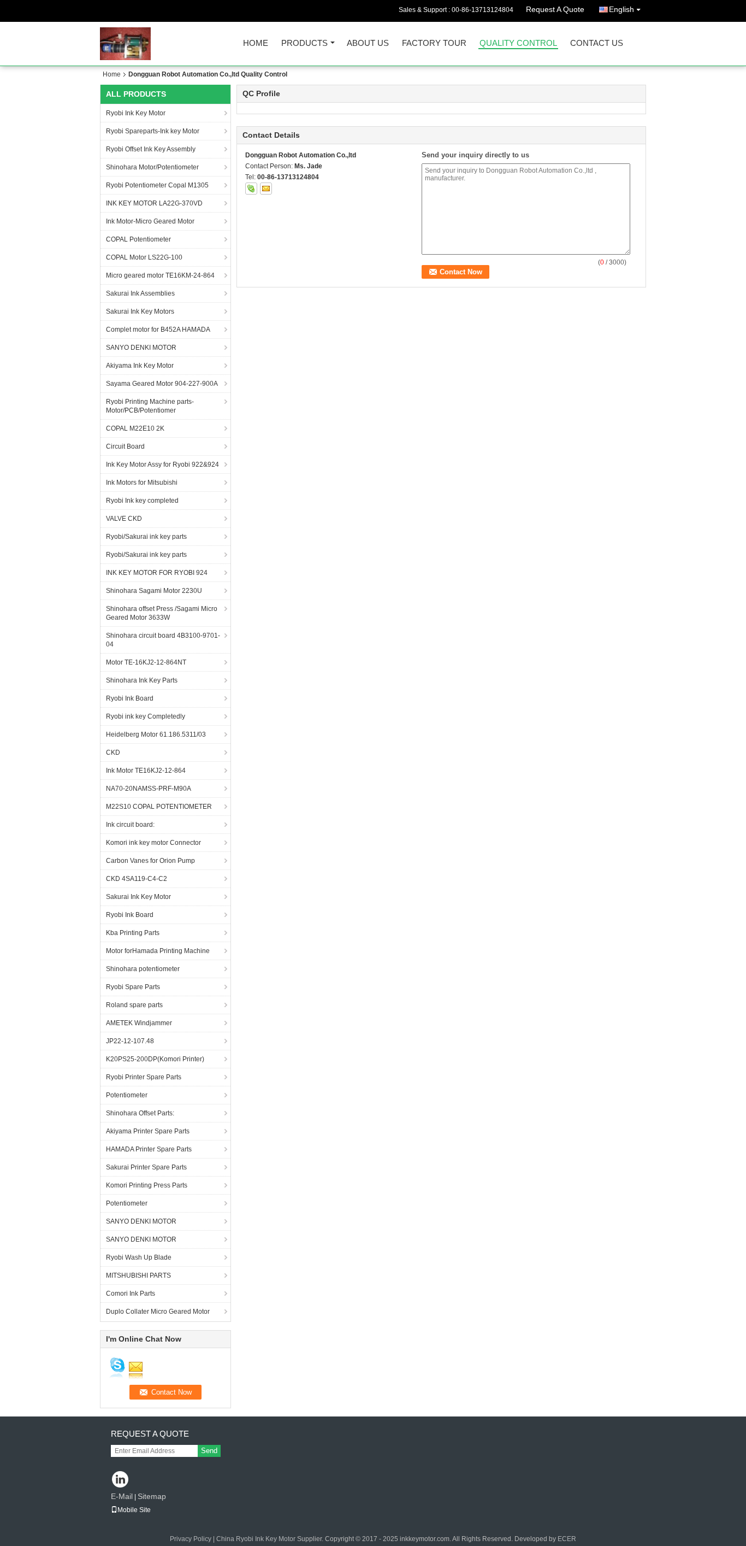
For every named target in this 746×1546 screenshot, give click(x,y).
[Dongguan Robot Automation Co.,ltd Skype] (251, 189)
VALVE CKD (124, 518)
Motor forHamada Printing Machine (158, 951)
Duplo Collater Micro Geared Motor (158, 1311)
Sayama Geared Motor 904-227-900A (162, 383)
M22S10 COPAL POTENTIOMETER (159, 806)
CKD (113, 752)
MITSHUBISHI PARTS (138, 1275)
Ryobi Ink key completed (142, 500)
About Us (368, 43)
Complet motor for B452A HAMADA (158, 329)
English (621, 9)
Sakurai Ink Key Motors (140, 311)
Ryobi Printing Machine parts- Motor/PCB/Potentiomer (150, 406)
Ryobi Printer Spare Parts (143, 1077)
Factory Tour (434, 43)
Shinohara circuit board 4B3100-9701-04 (163, 640)
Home (255, 43)
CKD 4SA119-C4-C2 (136, 879)
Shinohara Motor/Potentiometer (152, 167)
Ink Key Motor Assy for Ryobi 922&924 (162, 464)
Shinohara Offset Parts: (140, 1113)
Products (304, 43)
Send (209, 1451)
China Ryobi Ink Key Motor (255, 1539)
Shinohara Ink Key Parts (141, 680)
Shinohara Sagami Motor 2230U (154, 591)
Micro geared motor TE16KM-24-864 (160, 275)
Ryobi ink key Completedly (145, 716)
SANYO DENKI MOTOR (141, 347)
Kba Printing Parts (132, 933)
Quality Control (518, 43)
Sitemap (152, 1496)
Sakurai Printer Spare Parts (146, 1167)
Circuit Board (125, 446)
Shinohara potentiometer (143, 969)
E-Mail (122, 1496)
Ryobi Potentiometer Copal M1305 (157, 185)
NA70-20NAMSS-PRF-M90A (148, 788)
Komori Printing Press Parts (146, 1185)
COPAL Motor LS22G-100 (144, 257)
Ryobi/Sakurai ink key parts (146, 536)
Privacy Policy (190, 1539)
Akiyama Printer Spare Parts (148, 1131)
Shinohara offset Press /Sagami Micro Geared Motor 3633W (161, 613)
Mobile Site (134, 1510)
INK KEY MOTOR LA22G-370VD (154, 203)
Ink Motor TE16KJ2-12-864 (146, 770)
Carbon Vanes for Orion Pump (150, 861)
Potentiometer (126, 1095)
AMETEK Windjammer (139, 1023)
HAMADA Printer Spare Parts (149, 1149)
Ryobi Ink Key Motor (135, 113)
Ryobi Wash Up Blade (138, 1257)
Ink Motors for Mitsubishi (141, 482)
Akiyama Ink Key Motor (140, 365)
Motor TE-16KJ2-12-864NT (146, 662)
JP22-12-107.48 (130, 1041)
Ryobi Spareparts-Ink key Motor (152, 131)
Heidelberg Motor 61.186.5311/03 (156, 734)
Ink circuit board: (130, 824)
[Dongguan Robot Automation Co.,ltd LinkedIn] (120, 1480)
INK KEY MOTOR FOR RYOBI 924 (157, 573)
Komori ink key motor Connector (153, 843)
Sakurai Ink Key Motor (138, 897)
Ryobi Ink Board (129, 698)
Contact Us (596, 43)
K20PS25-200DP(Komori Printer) (155, 1059)
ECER (567, 1539)
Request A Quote (555, 9)
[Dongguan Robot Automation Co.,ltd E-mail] (266, 189)
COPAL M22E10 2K (135, 428)
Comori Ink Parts (130, 1293)
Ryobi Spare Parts (133, 987)
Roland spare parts (134, 1005)
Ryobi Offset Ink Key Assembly (151, 149)
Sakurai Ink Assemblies (140, 293)
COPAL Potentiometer (138, 239)
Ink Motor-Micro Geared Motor (150, 221)
